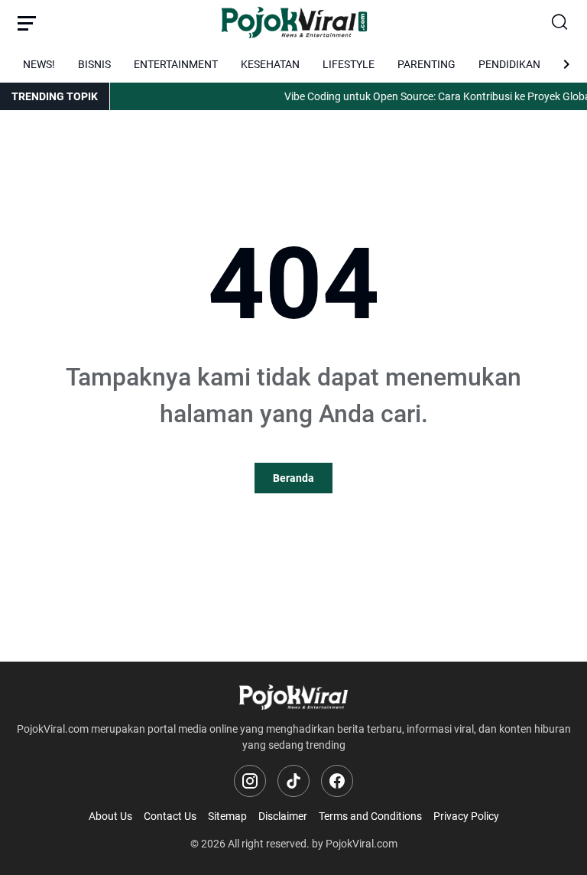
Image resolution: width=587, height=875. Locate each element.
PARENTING (426, 64)
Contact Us (170, 816)
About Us (110, 816)
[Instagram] (250, 781)
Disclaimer (282, 816)
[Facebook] (337, 781)
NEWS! (39, 64)
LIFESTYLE (349, 64)
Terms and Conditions (370, 816)
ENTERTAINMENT (176, 64)
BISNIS (94, 64)
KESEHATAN (270, 64)
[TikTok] (293, 781)
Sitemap (227, 816)
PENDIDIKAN (509, 64)
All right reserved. (269, 844)
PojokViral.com (361, 844)
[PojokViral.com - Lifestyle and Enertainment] (293, 23)
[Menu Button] (26, 23)
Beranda (293, 478)
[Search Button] (560, 23)
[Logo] (293, 697)
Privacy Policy (466, 816)
